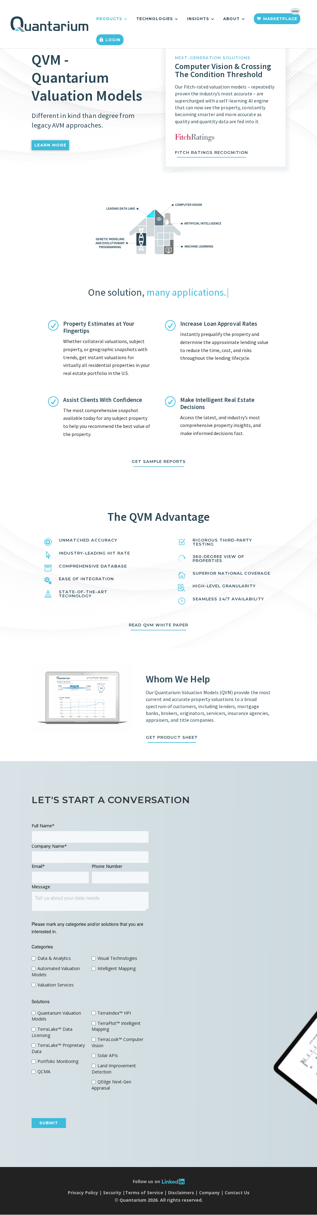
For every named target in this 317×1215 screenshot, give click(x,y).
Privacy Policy (83, 1192)
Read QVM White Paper (158, 625)
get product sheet (172, 737)
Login (113, 39)
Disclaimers (181, 1192)
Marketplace (280, 18)
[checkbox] (60, 971)
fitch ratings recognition (211, 152)
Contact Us (237, 1192)
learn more (50, 145)
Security (112, 1192)
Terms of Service (144, 1192)
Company (209, 1192)
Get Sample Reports (159, 461)
